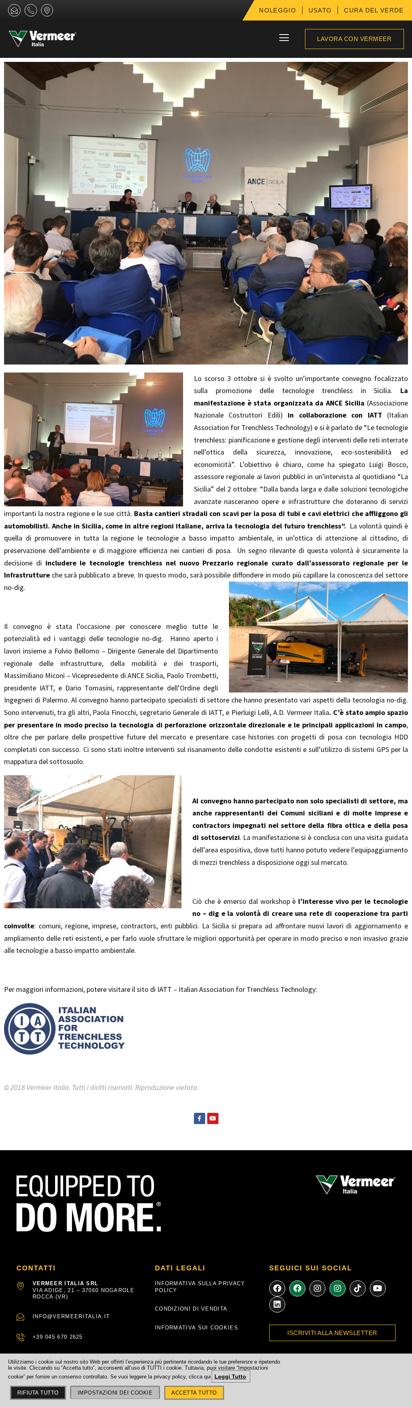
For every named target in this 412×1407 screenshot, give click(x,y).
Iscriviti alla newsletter (332, 1332)
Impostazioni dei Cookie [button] (115, 1393)
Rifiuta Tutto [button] (38, 1393)
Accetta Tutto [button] (194, 1393)
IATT (164, 989)
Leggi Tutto (230, 1376)
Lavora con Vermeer (354, 38)
